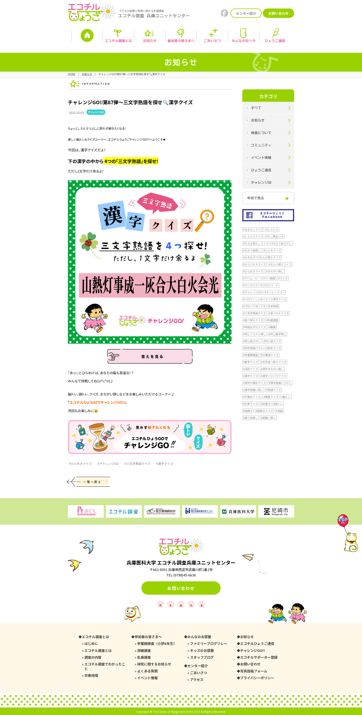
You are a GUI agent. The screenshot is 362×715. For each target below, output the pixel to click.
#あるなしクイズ (253, 229)
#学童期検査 (250, 355)
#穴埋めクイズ (252, 397)
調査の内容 (92, 657)
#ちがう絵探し (252, 250)
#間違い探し (268, 418)
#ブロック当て (252, 306)
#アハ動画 (269, 278)
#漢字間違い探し (253, 390)
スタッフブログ (202, 657)
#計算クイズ (250, 404)
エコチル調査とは (118, 40)
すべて (256, 108)
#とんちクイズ (272, 250)
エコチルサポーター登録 (259, 657)
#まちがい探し (275, 271)
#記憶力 (265, 404)
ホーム (87, 36)
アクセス (196, 679)
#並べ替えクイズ (253, 320)
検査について (261, 132)
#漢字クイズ (164, 463)
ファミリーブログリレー (208, 643)
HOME (71, 74)
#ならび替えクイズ (269, 257)
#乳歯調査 (272, 320)
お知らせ (149, 40)
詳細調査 (144, 650)
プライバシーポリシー (257, 678)
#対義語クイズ (269, 355)
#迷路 (279, 411)
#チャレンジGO (108, 463)
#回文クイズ (273, 348)
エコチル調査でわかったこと (104, 666)
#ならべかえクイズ (254, 264)
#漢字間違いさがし (280, 383)
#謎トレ (278, 404)
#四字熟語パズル (253, 348)
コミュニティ (261, 145)
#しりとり (272, 229)
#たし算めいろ (275, 236)
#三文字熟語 (271, 306)
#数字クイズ (250, 362)
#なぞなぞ (249, 257)
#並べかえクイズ (279, 313)
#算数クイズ (271, 397)
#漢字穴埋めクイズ (254, 383)
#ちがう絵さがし (281, 243)
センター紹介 (246, 13)
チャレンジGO (261, 182)
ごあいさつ (198, 673)
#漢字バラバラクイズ (273, 376)
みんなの (243, 40)
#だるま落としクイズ (255, 243)
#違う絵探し (250, 418)
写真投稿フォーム (253, 671)
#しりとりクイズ (253, 236)
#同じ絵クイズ (272, 341)
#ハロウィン (250, 299)
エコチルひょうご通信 (257, 643)
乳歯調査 (144, 657)
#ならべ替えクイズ (280, 264)
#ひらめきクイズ (80, 463)
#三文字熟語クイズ (137, 463)
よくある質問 (147, 671)
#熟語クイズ (273, 390)
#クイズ (283, 278)
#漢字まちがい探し (272, 369)
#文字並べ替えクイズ (273, 362)
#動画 (272, 327)
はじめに (91, 643)
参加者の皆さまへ (181, 40)
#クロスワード (269, 285)
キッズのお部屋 (202, 650)
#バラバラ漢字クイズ (273, 299)
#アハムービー (251, 278)
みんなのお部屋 (199, 637)
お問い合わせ (278, 13)
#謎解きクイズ (264, 411)
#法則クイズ (250, 369)
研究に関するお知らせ (154, 664)
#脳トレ (286, 397)
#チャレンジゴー (275, 292)
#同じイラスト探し (254, 334)
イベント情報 (261, 157)
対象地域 (91, 675)
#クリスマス (250, 285)
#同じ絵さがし (252, 341)
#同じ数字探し (277, 334)
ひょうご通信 (275, 40)
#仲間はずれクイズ (254, 327)
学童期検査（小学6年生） (157, 643)
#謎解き (248, 411)
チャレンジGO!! (252, 650)
